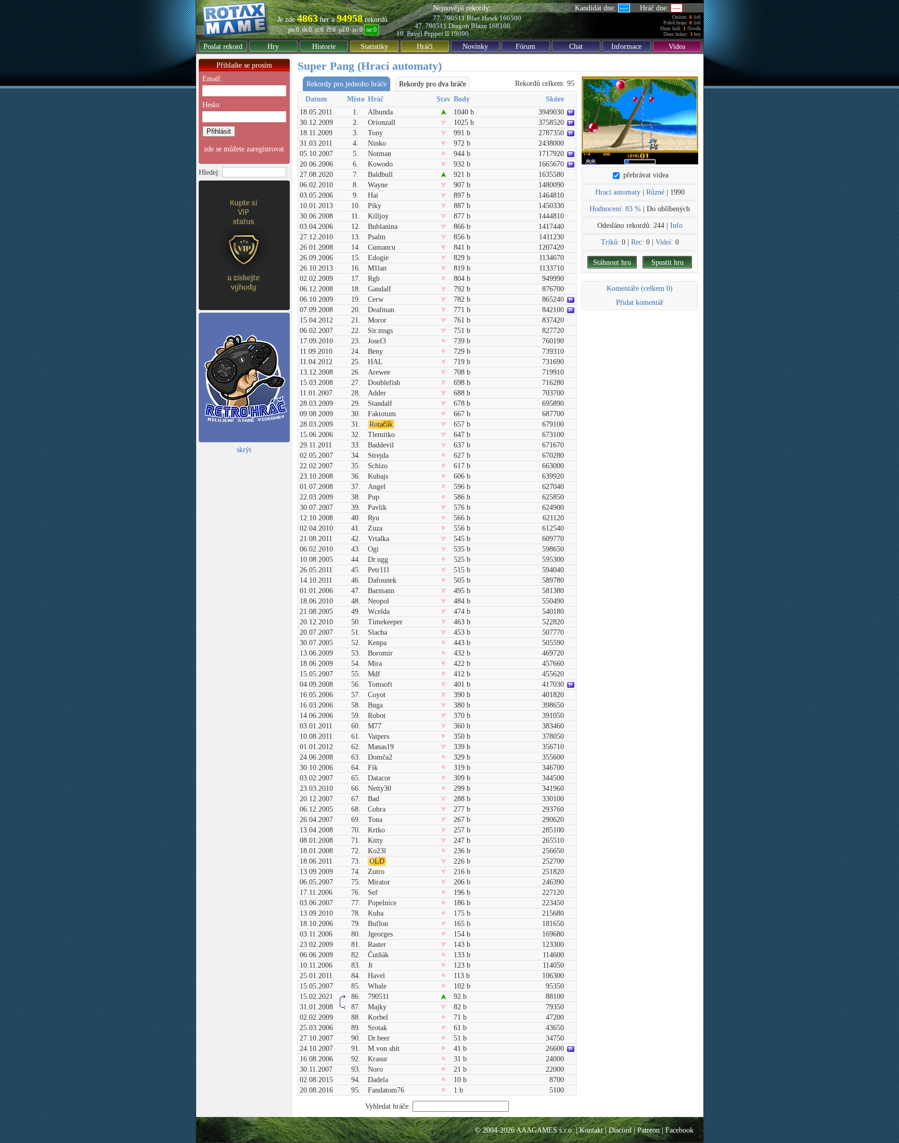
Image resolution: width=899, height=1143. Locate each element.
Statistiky (374, 46)
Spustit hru (667, 262)
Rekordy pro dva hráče (432, 84)
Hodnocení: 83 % (615, 209)
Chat (576, 46)
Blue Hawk (482, 18)
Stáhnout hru (612, 262)
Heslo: (211, 105)
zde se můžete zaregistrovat (244, 149)
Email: (212, 79)
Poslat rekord (222, 46)
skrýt (244, 450)
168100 (499, 26)
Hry (273, 46)
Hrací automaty (617, 192)
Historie (324, 46)
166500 (510, 18)
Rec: (637, 242)
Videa (677, 46)
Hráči (425, 46)
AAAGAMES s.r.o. (545, 1130)
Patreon (648, 1130)
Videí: (664, 242)
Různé (655, 192)
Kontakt (591, 1130)
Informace (626, 46)
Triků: (610, 242)
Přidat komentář (639, 302)
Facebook (679, 1130)
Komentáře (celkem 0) (640, 288)
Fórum (525, 46)
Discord (620, 1130)
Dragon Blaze (467, 26)
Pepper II (436, 33)
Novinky (475, 46)
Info (676, 225)
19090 (460, 33)
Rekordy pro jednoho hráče (346, 84)
